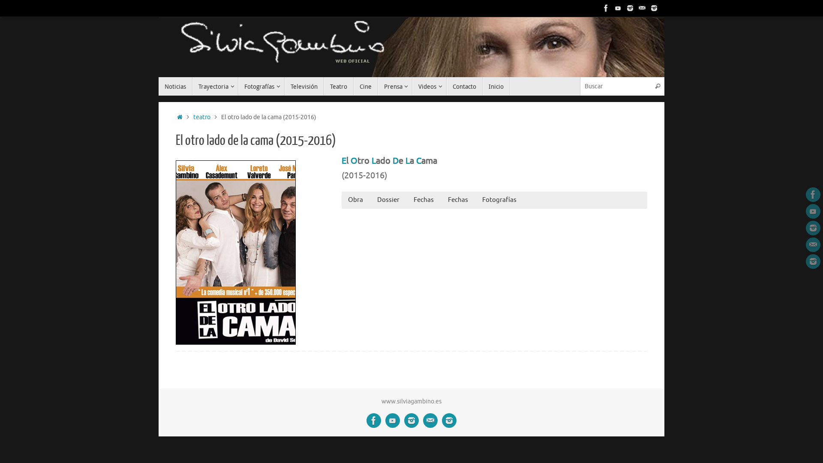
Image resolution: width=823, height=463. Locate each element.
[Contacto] (642, 8)
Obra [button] (355, 200)
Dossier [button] (388, 200)
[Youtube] (618, 8)
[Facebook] (606, 8)
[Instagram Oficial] (630, 8)
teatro (201, 117)
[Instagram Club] (654, 8)
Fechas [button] (424, 200)
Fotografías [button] (499, 200)
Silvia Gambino (191, 42)
